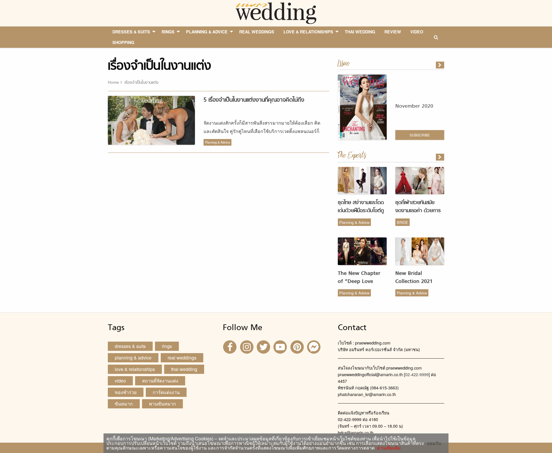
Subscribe (420, 134)
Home (113, 82)
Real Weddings (182, 357)
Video (120, 380)
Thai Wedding (184, 369)
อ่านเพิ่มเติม (388, 447)
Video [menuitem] (416, 32)
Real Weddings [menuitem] (256, 32)
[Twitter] (264, 346)
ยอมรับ (434, 443)
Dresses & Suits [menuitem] (131, 32)
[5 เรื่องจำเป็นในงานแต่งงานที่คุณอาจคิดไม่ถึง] (440, 157)
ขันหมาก (124, 403)
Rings (167, 346)
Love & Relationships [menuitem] (308, 32)
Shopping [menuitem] (123, 42)
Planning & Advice (217, 142)
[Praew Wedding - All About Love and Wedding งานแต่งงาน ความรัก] (276, 12)
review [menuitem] (392, 32)
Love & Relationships (135, 369)
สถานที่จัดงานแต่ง (160, 380)
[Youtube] (281, 346)
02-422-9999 (417, 374)
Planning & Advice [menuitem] (207, 32)
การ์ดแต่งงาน (166, 392)
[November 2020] (440, 65)
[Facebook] (230, 346)
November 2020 (414, 106)
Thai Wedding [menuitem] (360, 32)
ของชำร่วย (126, 392)
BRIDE (402, 222)
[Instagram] (247, 346)
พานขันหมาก (162, 403)
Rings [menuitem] (168, 32)
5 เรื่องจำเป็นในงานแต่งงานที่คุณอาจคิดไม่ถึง (254, 100)
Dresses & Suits (130, 346)
